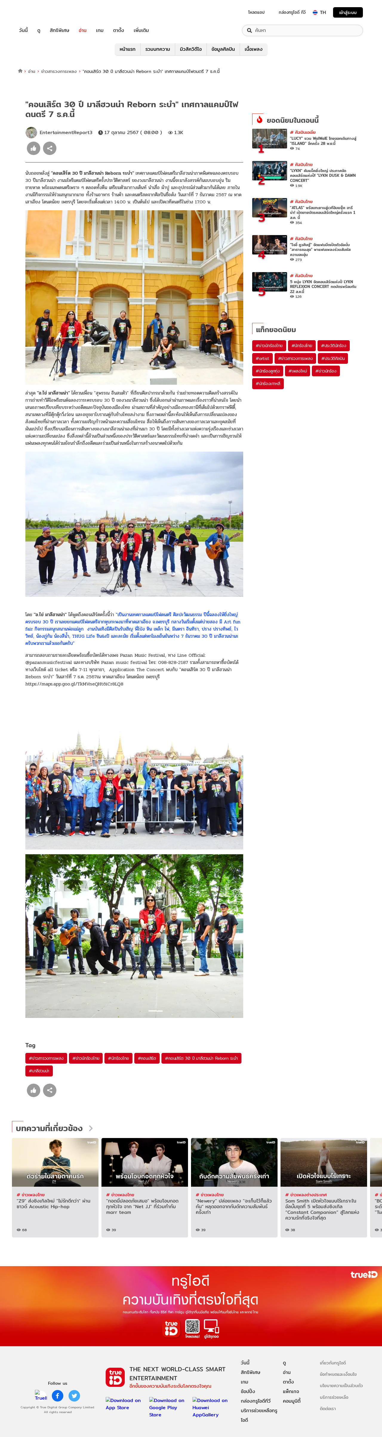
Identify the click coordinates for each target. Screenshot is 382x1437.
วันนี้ (23, 30)
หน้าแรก (127, 49)
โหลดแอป (256, 12)
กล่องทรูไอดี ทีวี (292, 12)
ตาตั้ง (118, 30)
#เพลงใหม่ (297, 371)
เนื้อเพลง (254, 49)
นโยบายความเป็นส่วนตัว (341, 1385)
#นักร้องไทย (118, 1058)
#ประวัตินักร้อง (333, 345)
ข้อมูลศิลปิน (223, 49)
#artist (262, 358)
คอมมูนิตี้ (292, 1401)
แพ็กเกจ (291, 1391)
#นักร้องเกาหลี (268, 383)
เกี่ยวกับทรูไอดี (333, 1362)
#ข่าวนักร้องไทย (86, 1058)
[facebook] (58, 1396)
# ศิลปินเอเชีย (303, 132)
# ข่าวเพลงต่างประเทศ (306, 1194)
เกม (100, 30)
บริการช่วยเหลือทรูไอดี (259, 1415)
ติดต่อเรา (328, 1408)
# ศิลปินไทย (301, 164)
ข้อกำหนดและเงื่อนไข (338, 1374)
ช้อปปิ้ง (248, 1391)
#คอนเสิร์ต (147, 1058)
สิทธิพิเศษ (59, 30)
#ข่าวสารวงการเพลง (46, 1058)
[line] (41, 1396)
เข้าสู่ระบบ (348, 12)
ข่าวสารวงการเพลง (59, 71)
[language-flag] (315, 12)
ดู (38, 30)
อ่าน (83, 30)
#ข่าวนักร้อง (325, 371)
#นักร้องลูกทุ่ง (268, 371)
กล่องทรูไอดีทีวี (256, 1401)
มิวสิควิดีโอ (191, 49)
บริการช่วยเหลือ (334, 1397)
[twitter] (74, 1396)
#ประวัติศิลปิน (332, 358)
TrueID (37, 12)
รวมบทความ (157, 49)
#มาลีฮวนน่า (39, 1071)
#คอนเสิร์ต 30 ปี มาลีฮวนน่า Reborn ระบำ (201, 1058)
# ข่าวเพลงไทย (31, 1194)
